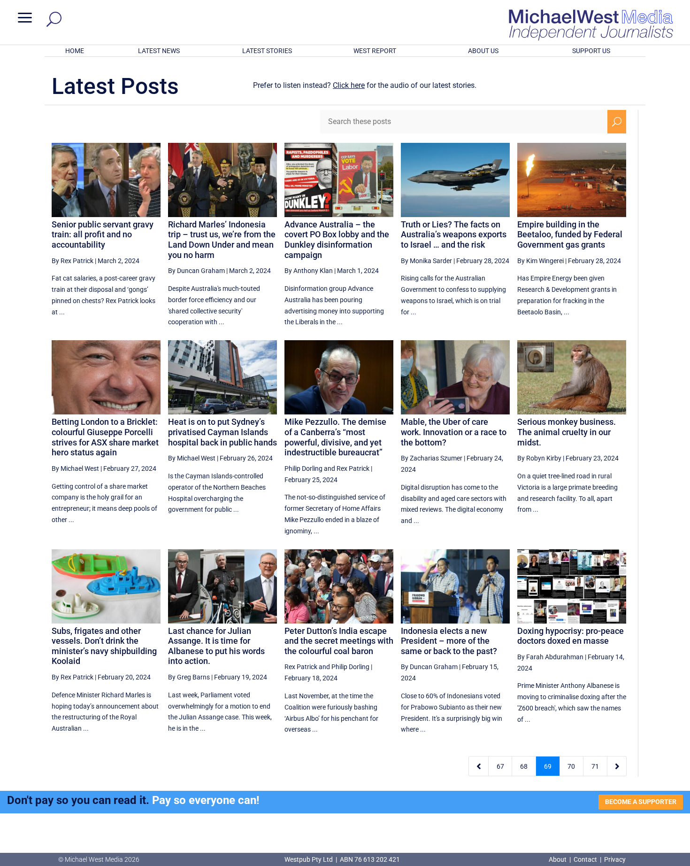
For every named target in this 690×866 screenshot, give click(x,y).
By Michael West (75, 468)
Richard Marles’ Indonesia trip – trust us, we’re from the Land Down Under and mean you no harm (222, 239)
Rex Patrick (353, 468)
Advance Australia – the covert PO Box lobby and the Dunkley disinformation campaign (336, 239)
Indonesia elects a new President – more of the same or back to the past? (449, 641)
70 (571, 766)
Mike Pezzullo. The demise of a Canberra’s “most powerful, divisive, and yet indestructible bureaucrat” (335, 437)
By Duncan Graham (196, 270)
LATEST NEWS (159, 51)
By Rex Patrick (72, 261)
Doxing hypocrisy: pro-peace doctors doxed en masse (570, 636)
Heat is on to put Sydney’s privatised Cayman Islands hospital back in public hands (222, 432)
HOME (74, 51)
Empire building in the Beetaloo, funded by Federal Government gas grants (569, 234)
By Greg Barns (189, 677)
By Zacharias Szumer (431, 458)
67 (500, 766)
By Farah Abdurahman (550, 657)
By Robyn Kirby (539, 458)
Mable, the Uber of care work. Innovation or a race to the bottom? (453, 432)
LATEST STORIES (267, 51)
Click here (349, 85)
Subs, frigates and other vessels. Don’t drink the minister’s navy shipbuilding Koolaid (104, 646)
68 (524, 766)
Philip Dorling (303, 468)
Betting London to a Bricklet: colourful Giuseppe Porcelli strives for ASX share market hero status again (105, 437)
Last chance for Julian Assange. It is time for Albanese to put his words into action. (216, 646)
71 (595, 766)
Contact (585, 859)
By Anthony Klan (308, 270)
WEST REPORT (374, 51)
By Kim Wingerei (540, 261)
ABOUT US (483, 51)
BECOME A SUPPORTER (640, 801)
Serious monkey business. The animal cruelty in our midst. (566, 432)
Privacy (615, 859)
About (558, 859)
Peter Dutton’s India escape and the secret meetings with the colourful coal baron (338, 641)
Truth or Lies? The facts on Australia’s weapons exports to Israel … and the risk (453, 234)
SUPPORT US (591, 51)
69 (548, 766)
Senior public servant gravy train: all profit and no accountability (102, 234)
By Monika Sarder (426, 261)
